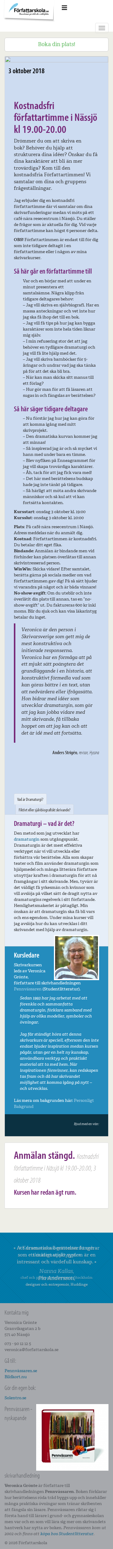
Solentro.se (15, 1398)
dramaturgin (26, 839)
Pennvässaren (28, 989)
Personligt (84, 1100)
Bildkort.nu (16, 1377)
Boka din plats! (56, 44)
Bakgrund (23, 1106)
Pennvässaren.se (21, 1371)
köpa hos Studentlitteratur (66, 1534)
